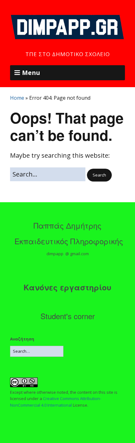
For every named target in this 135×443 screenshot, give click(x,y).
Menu (31, 72)
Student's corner (67, 315)
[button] (99, 175)
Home (17, 97)
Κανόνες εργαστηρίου (67, 287)
